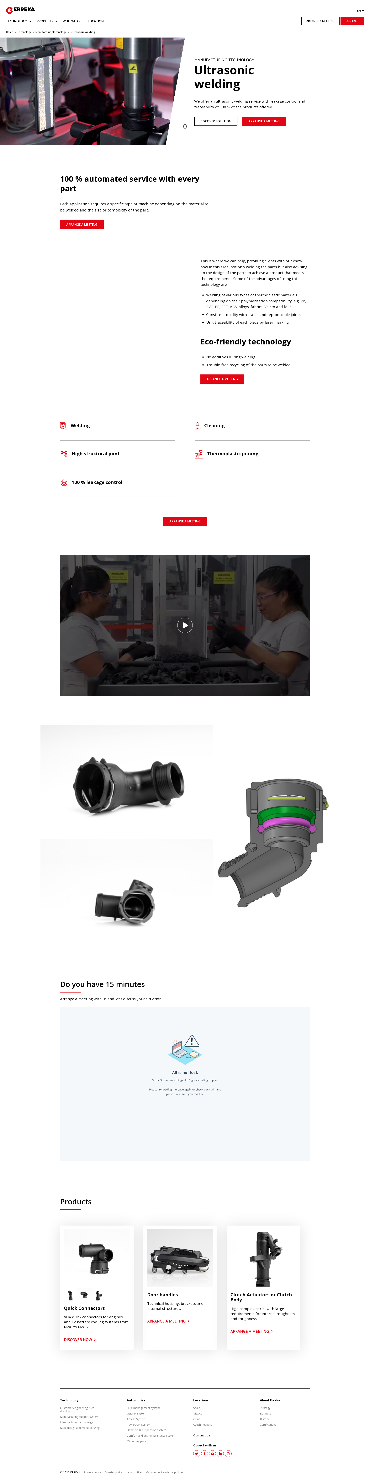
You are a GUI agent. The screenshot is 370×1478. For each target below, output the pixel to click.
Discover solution (215, 121)
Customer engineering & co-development (77, 1409)
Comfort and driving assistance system (151, 1435)
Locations (96, 21)
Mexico (197, 1413)
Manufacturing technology (50, 32)
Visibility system (136, 1413)
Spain (196, 1408)
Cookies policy (114, 1472)
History (264, 1419)
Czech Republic (202, 1424)
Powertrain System (139, 1424)
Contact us (201, 1435)
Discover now (78, 1339)
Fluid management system (143, 1408)
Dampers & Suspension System (146, 1430)
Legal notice (134, 1472)
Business (265, 1413)
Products (45, 21)
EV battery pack (136, 1441)
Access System (136, 1419)
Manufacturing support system (79, 1417)
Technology (16, 21)
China (196, 1419)
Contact (352, 21)
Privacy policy (92, 1472)
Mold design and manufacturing (80, 1428)
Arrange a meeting (320, 21)
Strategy (265, 1408)
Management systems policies (164, 1472)
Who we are (72, 21)
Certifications (268, 1424)
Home (9, 32)
